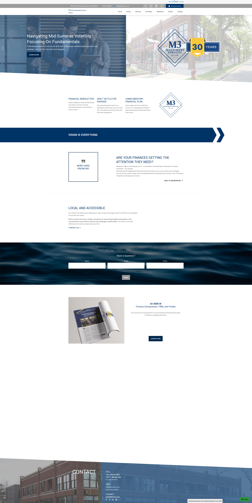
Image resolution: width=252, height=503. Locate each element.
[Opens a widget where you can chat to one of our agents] (244, 499)
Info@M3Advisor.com (122, 6)
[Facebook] (161, 6)
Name (87, 261)
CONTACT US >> (74, 228)
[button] (120, 11)
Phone (165, 261)
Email (126, 261)
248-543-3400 (106, 6)
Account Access (176, 6)
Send (126, 277)
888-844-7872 (116, 477)
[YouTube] (156, 6)
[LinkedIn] (151, 6)
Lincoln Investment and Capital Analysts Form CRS (205, 501)
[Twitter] (145, 6)
